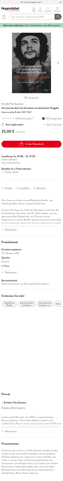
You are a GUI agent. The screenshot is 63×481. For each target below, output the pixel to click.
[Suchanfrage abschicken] (58, 17)
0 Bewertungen (24, 118)
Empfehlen (24, 188)
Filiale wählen (12, 172)
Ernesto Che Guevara (12, 103)
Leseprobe (33, 97)
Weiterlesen (11, 229)
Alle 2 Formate (54, 124)
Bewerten (41, 188)
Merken (9, 188)
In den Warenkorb (34, 144)
